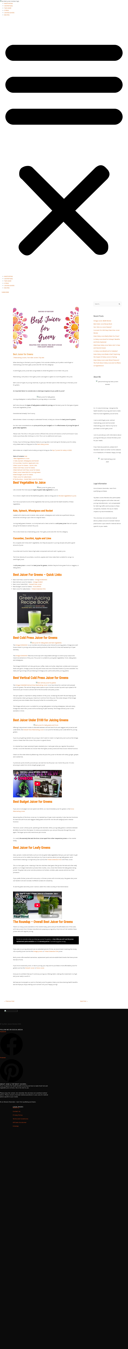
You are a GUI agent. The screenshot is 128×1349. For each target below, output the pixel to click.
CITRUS (6, 10)
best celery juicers (43, 444)
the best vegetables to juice (67, 496)
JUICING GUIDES (9, 12)
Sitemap (16, 1126)
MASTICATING (8, 3)
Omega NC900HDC (41, 579)
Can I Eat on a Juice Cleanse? (103, 327)
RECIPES (6, 15)
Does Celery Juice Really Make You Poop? (106, 336)
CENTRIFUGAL (8, 6)
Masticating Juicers (20, 357)
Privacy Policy (17, 1115)
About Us (16, 1107)
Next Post (84, 1001)
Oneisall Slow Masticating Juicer (33, 730)
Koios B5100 (37, 586)
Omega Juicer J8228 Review (102, 321)
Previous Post (9, 1001)
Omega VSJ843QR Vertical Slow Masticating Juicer (31, 685)
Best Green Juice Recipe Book (103, 324)
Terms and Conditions (20, 1119)
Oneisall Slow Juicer (35, 584)
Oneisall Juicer (29, 968)
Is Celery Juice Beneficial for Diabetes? (106, 351)
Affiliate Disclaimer (19, 1122)
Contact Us (16, 1111)
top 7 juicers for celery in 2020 (62, 450)
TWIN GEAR (7, 8)
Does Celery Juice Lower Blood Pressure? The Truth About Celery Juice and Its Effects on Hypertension (107, 362)
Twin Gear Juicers (32, 357)
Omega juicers (37, 951)
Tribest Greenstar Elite (39, 589)
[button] (64, 146)
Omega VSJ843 (38, 582)
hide (25, 456)
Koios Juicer (40, 968)
